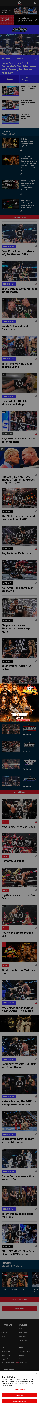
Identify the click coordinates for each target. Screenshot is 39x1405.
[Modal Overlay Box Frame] (19, 702)
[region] (19, 1388)
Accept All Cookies (19, 1401)
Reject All (19, 1395)
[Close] (36, 1374)
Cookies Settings (19, 1389)
